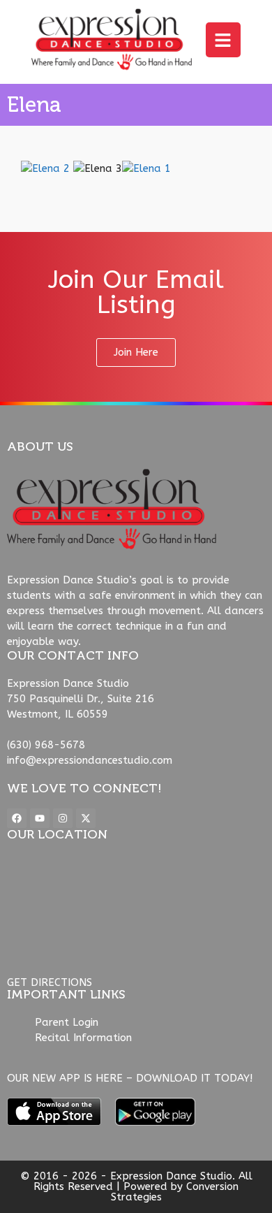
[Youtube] (40, 818)
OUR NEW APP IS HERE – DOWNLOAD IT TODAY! (129, 1078)
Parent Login (66, 1022)
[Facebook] (17, 818)
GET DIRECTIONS (49, 982)
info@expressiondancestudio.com (89, 760)
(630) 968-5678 (46, 745)
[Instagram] (63, 818)
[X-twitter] (86, 818)
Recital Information (83, 1037)
